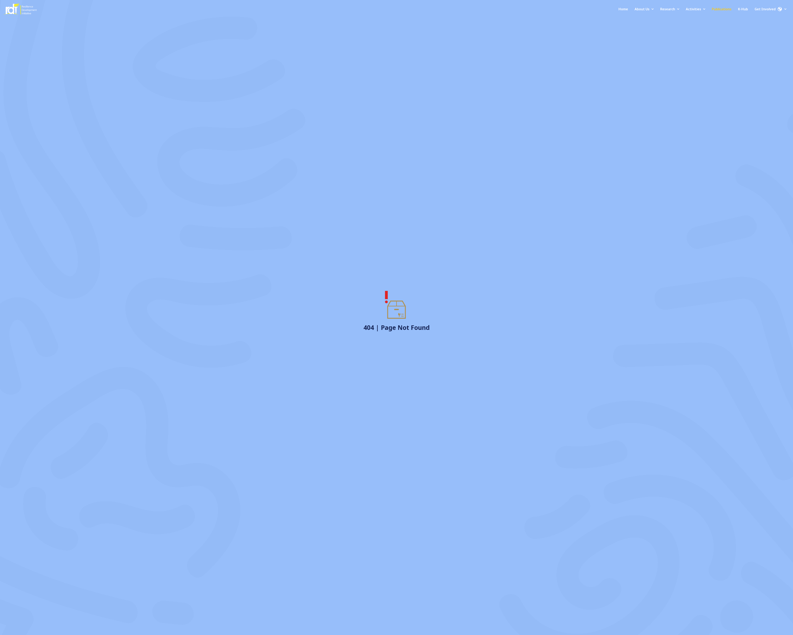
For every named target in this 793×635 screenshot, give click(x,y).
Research (667, 9)
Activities (693, 9)
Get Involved (765, 9)
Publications (721, 9)
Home (623, 9)
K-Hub (743, 9)
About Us (642, 9)
